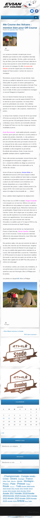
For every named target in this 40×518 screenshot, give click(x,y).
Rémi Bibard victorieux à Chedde (13, 331)
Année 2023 (13, 498)
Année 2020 (14, 496)
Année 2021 (25, 496)
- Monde (19, 481)
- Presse (20, 483)
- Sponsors (11, 486)
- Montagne (28, 481)
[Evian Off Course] (20, 4)
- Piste (12, 484)
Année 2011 (11, 489)
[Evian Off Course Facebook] (37, 11)
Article (20, 500)
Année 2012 (19, 489)
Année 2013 (28, 489)
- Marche (13, 481)
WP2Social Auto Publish (13, 516)
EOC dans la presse (30, 334)
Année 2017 (9, 493)
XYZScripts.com (28, 516)
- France (29, 479)
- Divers (13, 478)
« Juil (2, 433)
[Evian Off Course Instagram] (27, 11)
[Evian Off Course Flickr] (32, 11)
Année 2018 (21, 493)
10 (3, 418)
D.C (23, 30)
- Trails (18, 486)
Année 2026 (12, 501)
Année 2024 (25, 498)
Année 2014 (7, 491)
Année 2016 (26, 491)
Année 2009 (26, 486)
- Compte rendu (27, 476)
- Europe (20, 479)
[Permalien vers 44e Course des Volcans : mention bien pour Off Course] (10, 39)
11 (9, 418)
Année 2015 (15, 491)
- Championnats (11, 476)
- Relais (27, 484)
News (26, 501)
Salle (30, 501)
